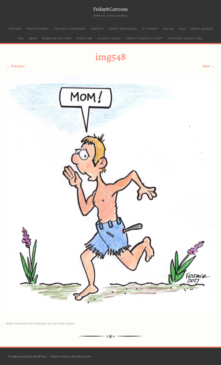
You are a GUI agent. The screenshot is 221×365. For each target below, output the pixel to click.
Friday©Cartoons (110, 9)
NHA (21, 38)
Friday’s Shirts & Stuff (144, 38)
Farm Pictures (37, 29)
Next (209, 66)
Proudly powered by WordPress (27, 356)
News (33, 38)
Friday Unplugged (123, 29)
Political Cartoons (69, 29)
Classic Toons (109, 38)
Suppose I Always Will (185, 38)
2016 (181, 29)
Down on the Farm (56, 38)
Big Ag (169, 29)
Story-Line (84, 38)
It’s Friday (150, 29)
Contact (97, 29)
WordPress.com (81, 356)
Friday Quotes (201, 29)
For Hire (14, 29)
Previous (15, 66)
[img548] (110, 311)
